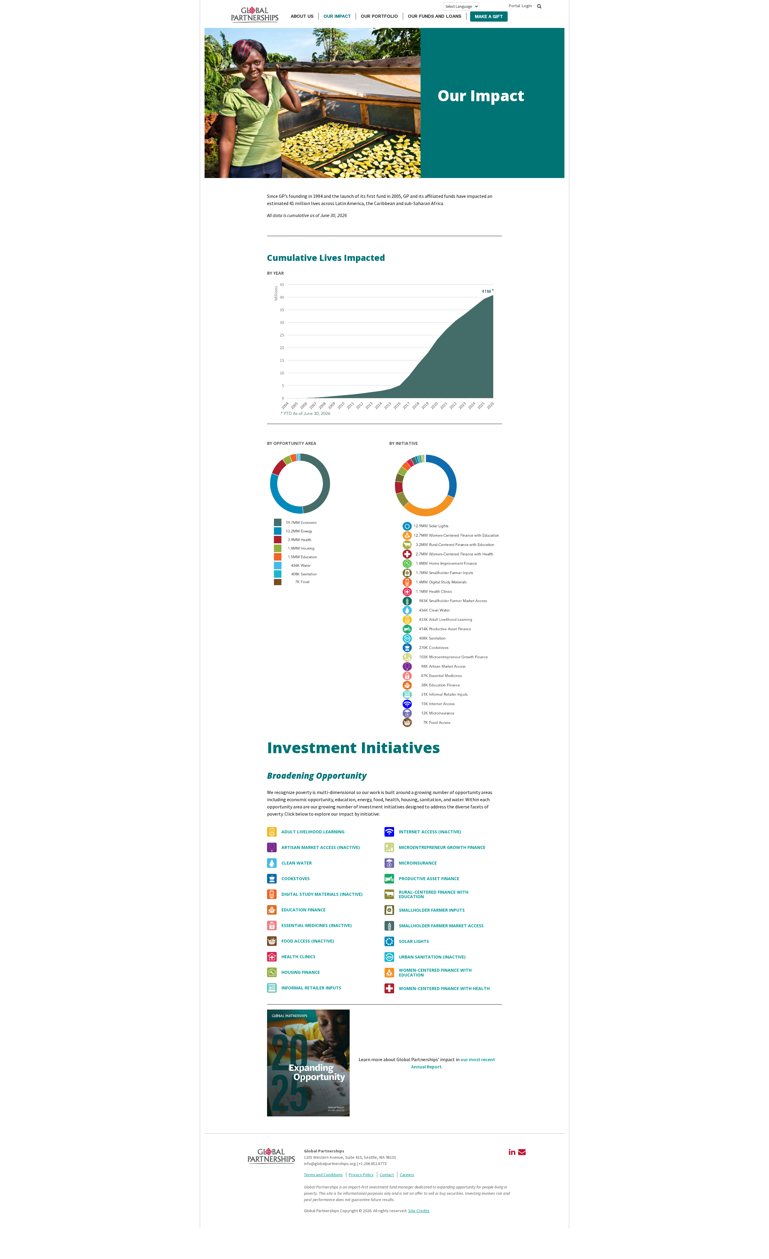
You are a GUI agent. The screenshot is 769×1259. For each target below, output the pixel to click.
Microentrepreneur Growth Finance (442, 847)
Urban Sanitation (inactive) (432, 957)
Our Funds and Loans (434, 16)
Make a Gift (489, 16)
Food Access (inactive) (307, 941)
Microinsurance (418, 863)
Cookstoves (295, 878)
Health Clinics (298, 956)
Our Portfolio (379, 16)
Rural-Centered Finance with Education (433, 894)
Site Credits (419, 1210)
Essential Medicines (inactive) (316, 925)
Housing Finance (300, 972)
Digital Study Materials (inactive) (322, 894)
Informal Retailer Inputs (311, 988)
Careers (407, 1174)
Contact (387, 1174)
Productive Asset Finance (429, 878)
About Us (302, 16)
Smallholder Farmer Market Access (441, 925)
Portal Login (520, 6)
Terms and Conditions (323, 1174)
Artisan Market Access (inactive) (320, 847)
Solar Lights (414, 941)
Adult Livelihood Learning (313, 832)
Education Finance (303, 910)
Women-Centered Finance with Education (435, 972)
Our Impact (337, 16)
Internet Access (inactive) (430, 832)
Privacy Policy (361, 1174)
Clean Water (296, 863)
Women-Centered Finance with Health (444, 988)
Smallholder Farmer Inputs (432, 910)
